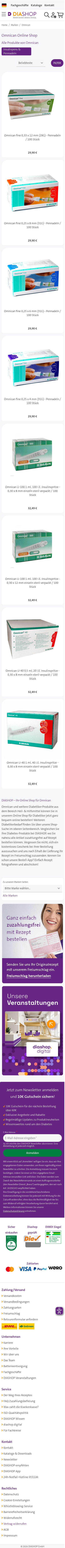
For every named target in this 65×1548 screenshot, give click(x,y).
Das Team (9, 1360)
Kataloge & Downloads (17, 1453)
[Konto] (53, 15)
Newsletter (10, 1459)
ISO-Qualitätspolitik (15, 1413)
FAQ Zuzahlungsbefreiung (19, 1401)
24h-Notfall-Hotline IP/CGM (20, 1477)
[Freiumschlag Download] (32, 944)
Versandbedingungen (16, 1302)
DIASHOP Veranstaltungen (19, 1378)
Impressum (10, 1535)
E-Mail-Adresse (9, 1132)
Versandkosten (12, 1296)
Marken (14, 24)
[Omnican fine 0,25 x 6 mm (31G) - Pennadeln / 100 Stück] (32, 290)
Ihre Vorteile (10, 1348)
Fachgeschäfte (19, 5)
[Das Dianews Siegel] (32, 1240)
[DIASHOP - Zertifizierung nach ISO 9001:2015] (11, 1240)
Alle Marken (10, 895)
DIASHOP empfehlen (16, 1465)
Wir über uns (11, 1354)
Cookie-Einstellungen (16, 1500)
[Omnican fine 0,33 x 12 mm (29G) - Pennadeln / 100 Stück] (32, 114)
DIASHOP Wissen (14, 1419)
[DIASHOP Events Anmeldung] (32, 1031)
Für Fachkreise (12, 1430)
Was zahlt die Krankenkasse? (20, 1407)
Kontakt (8, 1448)
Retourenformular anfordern (20, 1319)
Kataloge (36, 5)
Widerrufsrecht (12, 1518)
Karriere (8, 1343)
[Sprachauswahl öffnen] (4, 5)
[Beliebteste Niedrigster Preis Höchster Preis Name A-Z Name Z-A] (31, 63)
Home (4, 24)
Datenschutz (11, 1494)
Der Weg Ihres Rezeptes (17, 1395)
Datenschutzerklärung (13, 1211)
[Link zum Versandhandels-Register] (53, 1237)
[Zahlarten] (32, 1268)
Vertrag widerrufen (15, 1524)
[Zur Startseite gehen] (22, 15)
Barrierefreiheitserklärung (19, 1512)
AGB (6, 1529)
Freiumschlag (11, 1313)
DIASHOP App (12, 1471)
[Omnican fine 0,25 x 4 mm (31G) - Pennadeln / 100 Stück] (32, 378)
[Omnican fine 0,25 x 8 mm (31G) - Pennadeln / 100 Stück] (32, 202)
